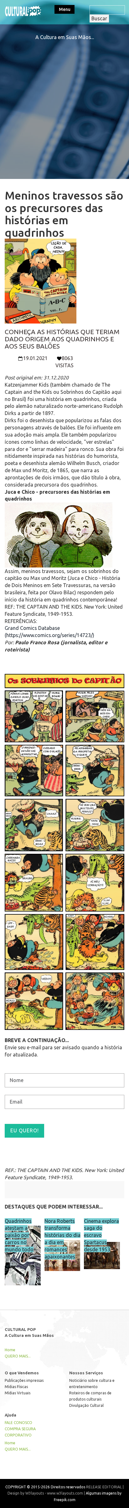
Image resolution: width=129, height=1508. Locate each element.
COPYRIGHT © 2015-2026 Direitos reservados (45, 1487)
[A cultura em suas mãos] (23, 10)
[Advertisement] (64, 105)
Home (10, 1350)
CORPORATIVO (18, 1435)
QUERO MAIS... (18, 1356)
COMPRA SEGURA (20, 1429)
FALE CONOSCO (18, 1423)
